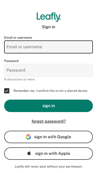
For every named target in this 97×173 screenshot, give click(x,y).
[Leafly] (48, 17)
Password (11, 61)
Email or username (18, 37)
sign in (48, 105)
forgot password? (49, 121)
